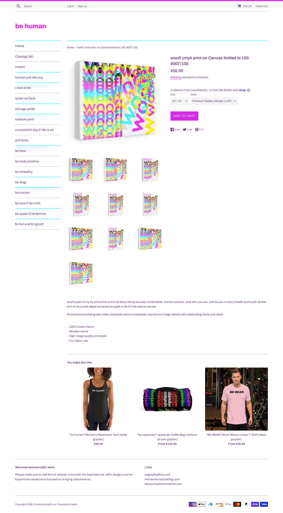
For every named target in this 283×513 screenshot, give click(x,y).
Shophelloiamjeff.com (45, 504)
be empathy (24, 171)
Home (19, 46)
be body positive (27, 161)
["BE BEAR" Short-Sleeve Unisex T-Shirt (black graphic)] (236, 399)
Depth (194, 94)
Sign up (82, 6)
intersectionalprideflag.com (162, 479)
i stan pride (23, 88)
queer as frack (25, 98)
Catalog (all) (24, 56)
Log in (70, 6)
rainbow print (24, 119)
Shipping (176, 77)
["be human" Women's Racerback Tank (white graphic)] (98, 399)
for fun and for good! (29, 224)
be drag (20, 182)
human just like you (29, 77)
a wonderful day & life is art (34, 130)
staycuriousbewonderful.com (163, 483)
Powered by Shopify (67, 504)
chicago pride (25, 109)
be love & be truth (27, 203)
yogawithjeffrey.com (157, 474)
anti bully (21, 140)
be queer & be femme (30, 213)
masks (20, 67)
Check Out (261, 6)
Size (173, 94)
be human (22, 192)
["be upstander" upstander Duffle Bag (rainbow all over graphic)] (167, 399)
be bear (20, 150)
